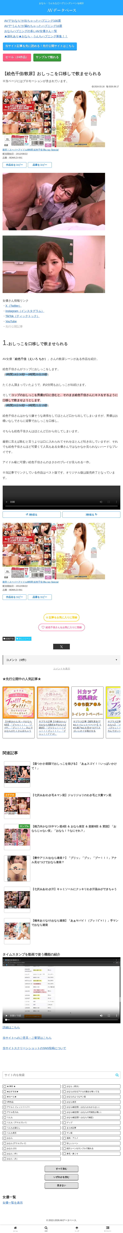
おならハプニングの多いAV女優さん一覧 (30, 31)
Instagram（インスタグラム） (24, 311)
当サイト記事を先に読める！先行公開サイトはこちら (39, 46)
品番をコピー (40, 165)
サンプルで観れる (47, 57)
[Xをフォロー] (61, 646)
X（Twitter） (13, 305)
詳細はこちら (11, 1027)
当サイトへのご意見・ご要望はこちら (27, 1037)
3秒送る (91, 514)
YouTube (11, 321)
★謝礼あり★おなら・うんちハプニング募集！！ (36, 36)
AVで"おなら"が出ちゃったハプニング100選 (32, 20)
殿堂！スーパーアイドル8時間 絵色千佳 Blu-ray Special (30, 149)
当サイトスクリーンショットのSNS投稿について (34, 1048)
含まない (61, 1185)
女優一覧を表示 (13, 1202)
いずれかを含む (61, 1177)
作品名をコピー (14, 165)
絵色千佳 (10, 639)
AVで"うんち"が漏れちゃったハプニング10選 (33, 26)
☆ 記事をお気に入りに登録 (61, 617)
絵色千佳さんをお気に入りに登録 (61, 627)
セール (17, 57)
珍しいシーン (24, 639)
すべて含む (61, 1168)
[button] (61, 660)
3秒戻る (31, 514)
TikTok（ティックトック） (22, 316)
